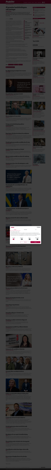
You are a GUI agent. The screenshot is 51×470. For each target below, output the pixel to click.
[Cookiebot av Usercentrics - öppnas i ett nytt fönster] (37, 227)
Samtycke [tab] (15, 229)
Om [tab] (35, 229)
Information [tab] (25, 229)
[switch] (22, 239)
